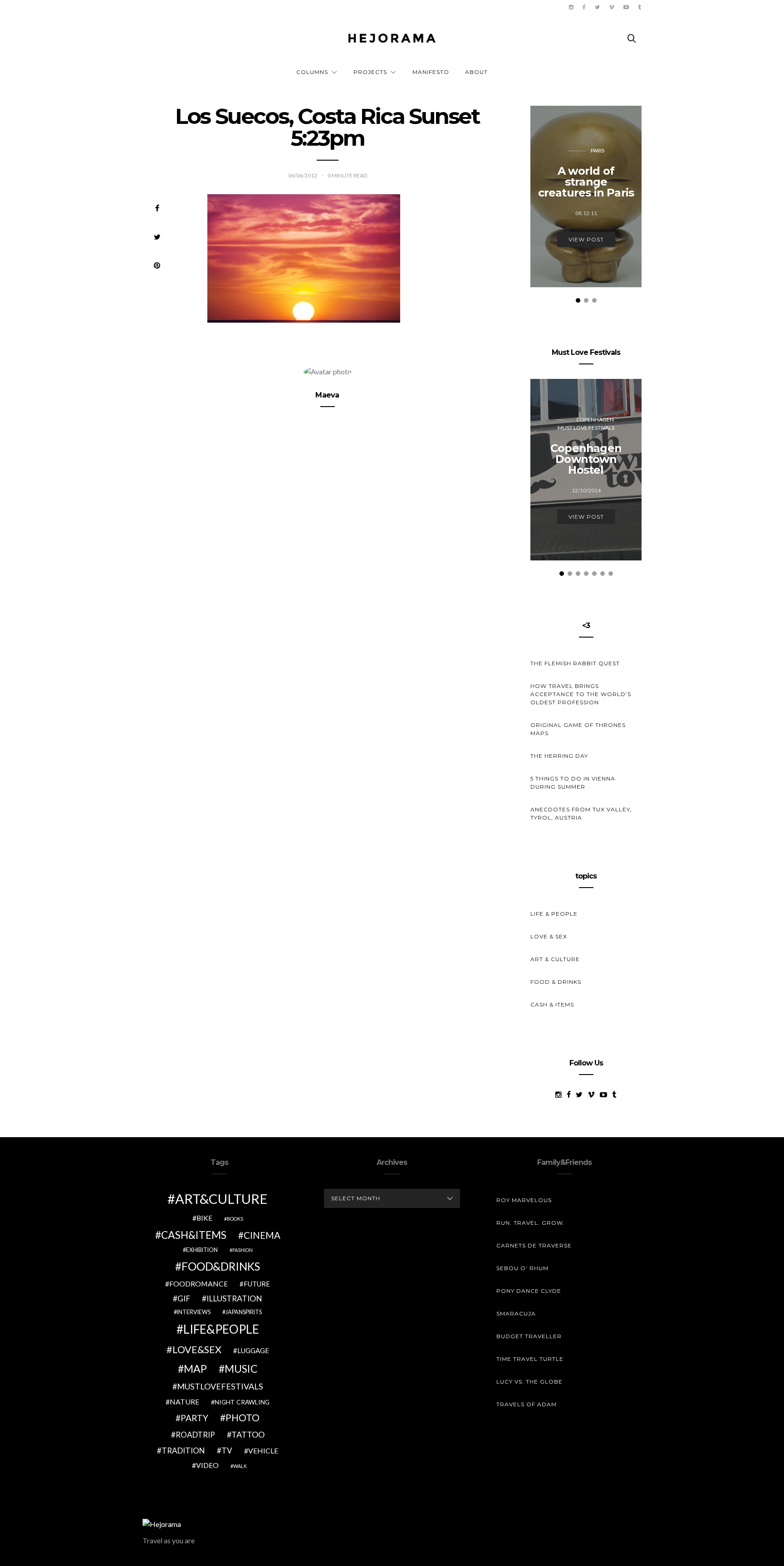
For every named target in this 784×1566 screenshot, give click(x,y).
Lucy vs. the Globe (529, 1381)
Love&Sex (196, 1349)
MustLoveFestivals (220, 1386)
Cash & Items (552, 1004)
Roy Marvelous (524, 1200)
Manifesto (430, 72)
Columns (312, 72)
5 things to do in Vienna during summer (572, 782)
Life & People (554, 913)
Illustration (234, 1298)
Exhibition (202, 1250)
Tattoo (248, 1434)
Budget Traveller (529, 1336)
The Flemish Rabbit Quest (575, 663)
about (476, 72)
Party (194, 1418)
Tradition (183, 1450)
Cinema (262, 1235)
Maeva (327, 395)
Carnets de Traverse (534, 1245)
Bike (204, 1217)
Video (207, 1465)
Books (235, 1219)
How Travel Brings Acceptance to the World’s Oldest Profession (580, 694)
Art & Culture (555, 959)
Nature (184, 1401)
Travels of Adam (526, 1404)
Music (241, 1368)
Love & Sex (548, 936)
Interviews (194, 1312)
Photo (242, 1418)
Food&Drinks (220, 1266)
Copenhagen (595, 419)
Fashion (242, 1250)
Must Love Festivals (586, 427)
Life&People (221, 1329)
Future (257, 1284)
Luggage (253, 1350)
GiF (183, 1298)
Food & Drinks (555, 981)
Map (195, 1368)
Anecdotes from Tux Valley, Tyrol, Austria (581, 813)
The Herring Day (559, 755)
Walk (240, 1466)
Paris (597, 150)
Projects (370, 72)
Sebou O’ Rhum (522, 1268)
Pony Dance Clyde (528, 1290)
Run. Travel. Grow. (530, 1222)
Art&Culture (221, 1199)
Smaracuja (516, 1313)
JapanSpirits (243, 1312)
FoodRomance (198, 1283)
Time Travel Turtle (530, 1358)
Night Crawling (242, 1402)
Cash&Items (193, 1234)
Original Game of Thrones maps (578, 729)
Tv (226, 1450)
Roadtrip (195, 1434)
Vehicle (263, 1450)
